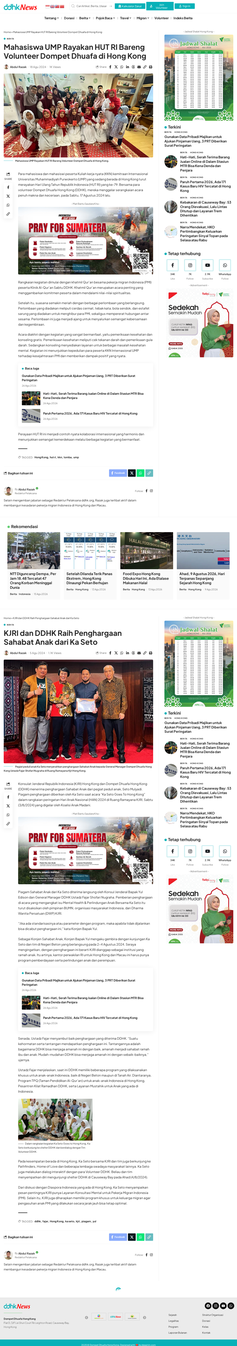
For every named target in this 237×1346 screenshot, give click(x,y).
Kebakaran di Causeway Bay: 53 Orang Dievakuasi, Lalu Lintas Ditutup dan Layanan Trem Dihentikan (205, 208)
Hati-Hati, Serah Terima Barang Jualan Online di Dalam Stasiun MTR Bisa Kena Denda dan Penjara (205, 163)
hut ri (53, 457)
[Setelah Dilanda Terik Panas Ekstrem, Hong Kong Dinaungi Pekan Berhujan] (90, 550)
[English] (52, 6)
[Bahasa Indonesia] (47, 6)
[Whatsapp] (231, 1305)
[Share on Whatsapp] (121, 67)
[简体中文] (62, 6)
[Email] (139, 67)
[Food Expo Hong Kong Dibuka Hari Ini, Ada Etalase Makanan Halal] (146, 550)
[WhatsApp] (225, 269)
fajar (45, 1221)
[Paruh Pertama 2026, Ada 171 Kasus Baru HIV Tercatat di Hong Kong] (31, 416)
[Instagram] (151, 491)
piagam (86, 1221)
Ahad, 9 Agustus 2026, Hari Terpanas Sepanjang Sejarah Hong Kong (202, 578)
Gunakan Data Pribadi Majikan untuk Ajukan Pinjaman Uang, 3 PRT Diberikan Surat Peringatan (195, 140)
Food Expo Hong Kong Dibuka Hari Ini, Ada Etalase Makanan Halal (146, 578)
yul (94, 1221)
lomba (68, 457)
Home (7, 32)
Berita (10, 39)
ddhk (37, 1221)
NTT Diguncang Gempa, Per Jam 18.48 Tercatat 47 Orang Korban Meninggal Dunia (33, 580)
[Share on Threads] (133, 67)
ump (76, 457)
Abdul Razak (18, 67)
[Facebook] (146, 491)
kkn (60, 457)
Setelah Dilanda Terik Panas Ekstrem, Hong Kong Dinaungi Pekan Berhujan (89, 578)
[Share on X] (116, 67)
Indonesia (25, 594)
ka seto (69, 1221)
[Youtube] (207, 269)
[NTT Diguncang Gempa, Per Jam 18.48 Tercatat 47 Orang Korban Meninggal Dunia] (33, 550)
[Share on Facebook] (110, 67)
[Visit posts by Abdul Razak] (6, 66)
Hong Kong (41, 457)
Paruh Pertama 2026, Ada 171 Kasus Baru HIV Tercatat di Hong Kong (90, 413)
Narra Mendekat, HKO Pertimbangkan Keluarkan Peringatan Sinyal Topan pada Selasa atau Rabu (204, 233)
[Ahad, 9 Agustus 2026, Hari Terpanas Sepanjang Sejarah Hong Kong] (203, 550)
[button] (144, 67)
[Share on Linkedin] (127, 67)
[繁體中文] (57, 6)
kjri (78, 1221)
